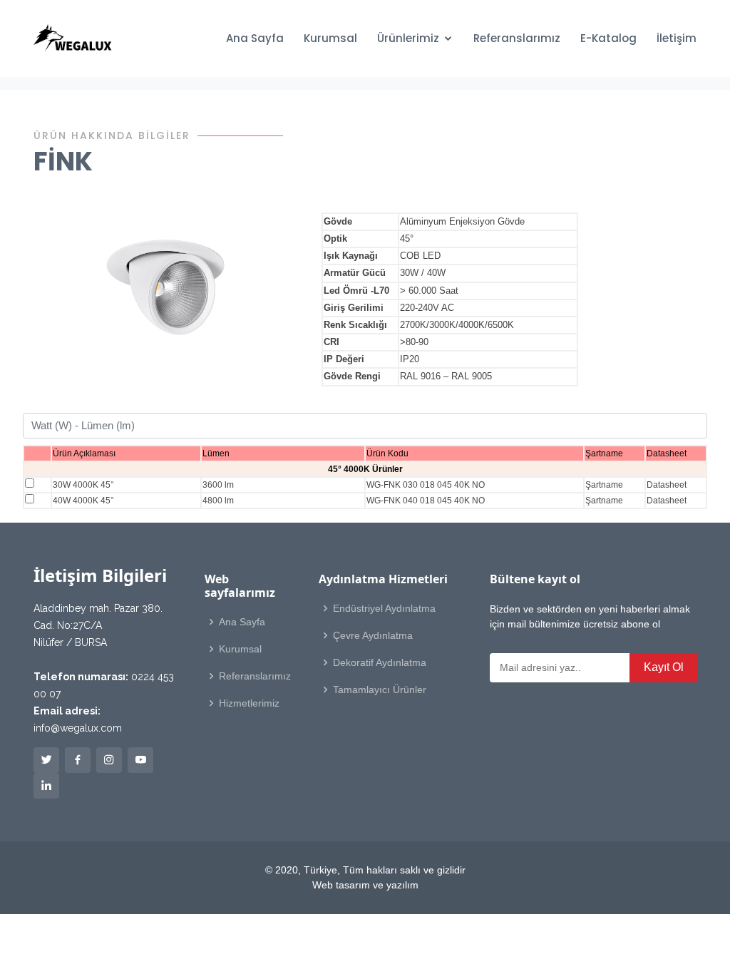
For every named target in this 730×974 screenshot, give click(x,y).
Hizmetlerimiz (249, 703)
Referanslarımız (516, 38)
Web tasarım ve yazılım (365, 885)
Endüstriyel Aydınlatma (384, 608)
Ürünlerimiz (408, 38)
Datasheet (667, 485)
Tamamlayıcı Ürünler (379, 689)
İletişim (676, 38)
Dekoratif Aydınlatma (379, 662)
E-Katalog (608, 38)
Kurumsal (330, 38)
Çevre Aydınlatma (373, 635)
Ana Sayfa (255, 38)
